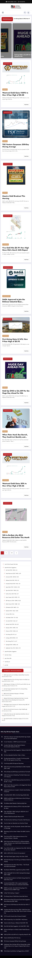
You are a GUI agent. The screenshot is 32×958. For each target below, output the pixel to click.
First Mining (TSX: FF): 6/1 (11, 634)
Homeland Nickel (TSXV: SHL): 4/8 (13, 583)
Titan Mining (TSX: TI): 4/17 (11, 641)
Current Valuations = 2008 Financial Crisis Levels (15, 742)
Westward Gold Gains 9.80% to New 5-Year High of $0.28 (15, 94)
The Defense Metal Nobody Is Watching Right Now (15, 803)
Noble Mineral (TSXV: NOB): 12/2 (13, 604)
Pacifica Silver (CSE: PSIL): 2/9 (12, 594)
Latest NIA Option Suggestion (10, 651)
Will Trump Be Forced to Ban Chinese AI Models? (15, 916)
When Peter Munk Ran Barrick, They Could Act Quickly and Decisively (15, 436)
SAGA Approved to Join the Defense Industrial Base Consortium (13, 300)
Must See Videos (8, 655)
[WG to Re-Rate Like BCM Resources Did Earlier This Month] (16, 514)
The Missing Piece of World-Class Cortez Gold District (16, 896)
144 (12, 553)
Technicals (5, 244)
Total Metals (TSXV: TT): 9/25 (12, 617)
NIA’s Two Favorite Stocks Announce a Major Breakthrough (15, 709)
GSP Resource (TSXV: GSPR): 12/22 (13, 600)
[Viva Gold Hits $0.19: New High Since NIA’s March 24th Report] (16, 227)
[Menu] (3, 12)
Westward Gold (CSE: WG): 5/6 (12, 580)
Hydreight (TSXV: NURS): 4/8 (12, 644)
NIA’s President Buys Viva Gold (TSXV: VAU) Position (15, 919)
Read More (26, 104)
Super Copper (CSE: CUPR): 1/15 (12, 597)
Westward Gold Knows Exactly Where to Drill (14, 816)
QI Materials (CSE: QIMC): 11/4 (12, 607)
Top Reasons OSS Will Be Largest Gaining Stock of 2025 (16, 869)
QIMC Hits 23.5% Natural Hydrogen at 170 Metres (14, 693)
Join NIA (6, 665)
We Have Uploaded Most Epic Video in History (14, 755)
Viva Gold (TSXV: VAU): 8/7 (11, 621)
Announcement (6, 296)
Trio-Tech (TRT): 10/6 (10, 614)
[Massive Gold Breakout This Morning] (16, 175)
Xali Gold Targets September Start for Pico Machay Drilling (15, 689)
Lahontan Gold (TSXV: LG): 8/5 (12, 624)
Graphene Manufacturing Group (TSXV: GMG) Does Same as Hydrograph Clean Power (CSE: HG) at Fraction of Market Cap (17, 911)
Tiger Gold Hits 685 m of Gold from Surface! (13, 718)
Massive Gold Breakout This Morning (13, 197)
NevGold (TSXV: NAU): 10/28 (12, 610)
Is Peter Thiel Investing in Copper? (11, 893)
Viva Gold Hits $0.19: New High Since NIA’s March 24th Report (15, 249)
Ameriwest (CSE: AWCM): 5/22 (12, 577)
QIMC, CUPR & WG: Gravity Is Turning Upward (14, 853)
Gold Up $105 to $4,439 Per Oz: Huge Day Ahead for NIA (15, 55)
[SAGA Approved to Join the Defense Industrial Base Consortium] (16, 279)
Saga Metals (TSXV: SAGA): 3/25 (13, 587)
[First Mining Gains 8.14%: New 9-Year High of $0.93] (16, 324)
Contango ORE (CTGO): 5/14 (12, 638)
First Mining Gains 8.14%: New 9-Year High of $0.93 (15, 340)
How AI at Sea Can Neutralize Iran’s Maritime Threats (16, 823)
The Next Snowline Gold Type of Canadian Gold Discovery (17, 820)
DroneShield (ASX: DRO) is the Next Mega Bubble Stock (16, 795)
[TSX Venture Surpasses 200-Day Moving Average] (16, 124)
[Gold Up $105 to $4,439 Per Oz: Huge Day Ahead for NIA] (16, 40)
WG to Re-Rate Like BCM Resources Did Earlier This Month (15, 536)
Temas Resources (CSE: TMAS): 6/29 (13, 573)
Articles (5, 89)
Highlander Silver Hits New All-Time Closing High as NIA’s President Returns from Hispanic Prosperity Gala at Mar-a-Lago (17, 946)
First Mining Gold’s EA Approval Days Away (14, 763)
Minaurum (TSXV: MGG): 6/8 (12, 631)
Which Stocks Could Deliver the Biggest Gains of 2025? (16, 951)
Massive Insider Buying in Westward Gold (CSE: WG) (16, 923)
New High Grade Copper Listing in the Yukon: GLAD (16, 856)
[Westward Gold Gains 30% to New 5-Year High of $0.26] (16, 464)
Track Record (7, 661)
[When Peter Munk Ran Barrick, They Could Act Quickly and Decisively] (16, 418)
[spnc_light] (28, 12)
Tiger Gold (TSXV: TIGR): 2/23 (12, 590)
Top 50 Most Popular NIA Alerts (11, 564)
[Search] (24, 12)
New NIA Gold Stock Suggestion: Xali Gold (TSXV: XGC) (16, 926)
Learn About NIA (8, 658)
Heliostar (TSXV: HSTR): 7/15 (12, 627)
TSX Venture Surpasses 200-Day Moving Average (15, 145)
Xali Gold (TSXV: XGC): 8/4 (11, 570)
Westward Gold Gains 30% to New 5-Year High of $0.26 (14, 484)
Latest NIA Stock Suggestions (10, 567)
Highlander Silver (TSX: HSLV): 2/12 (13, 648)
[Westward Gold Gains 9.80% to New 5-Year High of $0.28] (16, 73)
